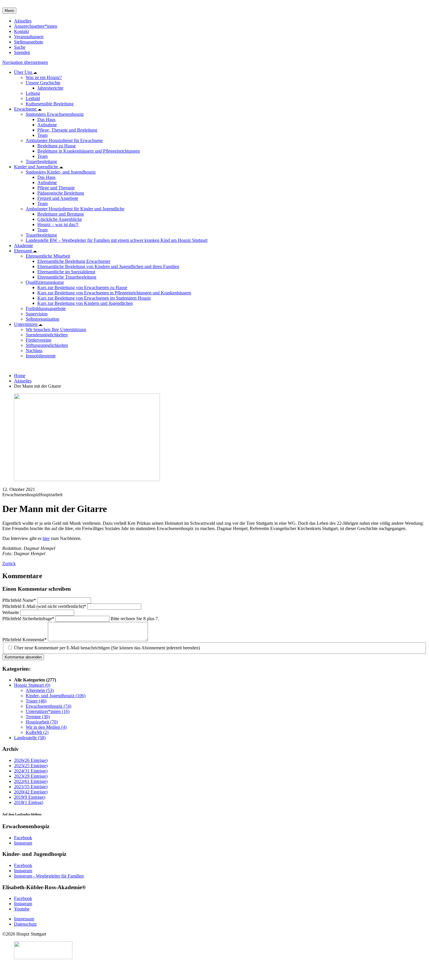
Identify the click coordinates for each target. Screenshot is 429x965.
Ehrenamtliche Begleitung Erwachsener (73, 261)
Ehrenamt (23, 250)
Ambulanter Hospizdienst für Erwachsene (64, 140)
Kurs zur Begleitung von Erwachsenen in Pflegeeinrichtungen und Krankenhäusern (114, 292)
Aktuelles (23, 20)
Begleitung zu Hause (56, 145)
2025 (31, 765)
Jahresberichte (50, 87)
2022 (31, 781)
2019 (29, 797)
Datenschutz (25, 924)
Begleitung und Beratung (60, 213)
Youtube (21, 908)
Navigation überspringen (25, 62)
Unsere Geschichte (43, 82)
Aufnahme (47, 124)
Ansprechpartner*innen (35, 26)
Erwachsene (26, 108)
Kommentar (24, 639)
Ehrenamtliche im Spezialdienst (66, 271)
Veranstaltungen (28, 36)
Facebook (23, 837)
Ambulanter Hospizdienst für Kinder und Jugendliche (75, 208)
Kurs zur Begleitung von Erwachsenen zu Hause (82, 287)
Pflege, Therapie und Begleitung (67, 129)
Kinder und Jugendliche (36, 166)
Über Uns (23, 72)
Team (42, 135)
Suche (19, 47)
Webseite (11, 612)
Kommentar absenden (23, 657)
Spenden (22, 52)
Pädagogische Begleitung (60, 192)
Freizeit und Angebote (57, 198)
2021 (31, 786)
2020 (31, 791)
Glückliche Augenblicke (59, 219)
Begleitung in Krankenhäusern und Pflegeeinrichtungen (88, 150)
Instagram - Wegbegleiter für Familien (49, 875)
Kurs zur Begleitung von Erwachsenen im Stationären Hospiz (94, 298)
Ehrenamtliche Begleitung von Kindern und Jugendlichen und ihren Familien (108, 266)
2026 (31, 760)
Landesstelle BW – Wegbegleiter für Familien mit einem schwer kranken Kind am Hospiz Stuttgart (116, 240)
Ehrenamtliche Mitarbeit (48, 256)
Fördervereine (38, 340)
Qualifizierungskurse (45, 282)
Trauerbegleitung (41, 161)
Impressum (24, 918)
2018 (28, 802)
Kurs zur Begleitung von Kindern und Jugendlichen (85, 303)
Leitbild (33, 98)
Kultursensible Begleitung (50, 103)
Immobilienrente (41, 355)
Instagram (23, 842)
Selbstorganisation (42, 319)
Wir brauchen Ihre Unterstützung (56, 329)
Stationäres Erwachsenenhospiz (55, 114)
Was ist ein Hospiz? (44, 77)
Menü (9, 10)
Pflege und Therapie (56, 187)
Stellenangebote (28, 41)
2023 (31, 776)
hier (46, 538)
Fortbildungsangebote (46, 308)
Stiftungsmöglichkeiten (47, 345)
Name (19, 600)
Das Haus (46, 119)
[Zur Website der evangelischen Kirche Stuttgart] (43, 957)
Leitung (33, 93)
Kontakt (21, 31)
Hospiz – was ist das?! (58, 224)
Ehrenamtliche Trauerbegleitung (66, 277)
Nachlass (34, 350)
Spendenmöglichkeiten (47, 334)
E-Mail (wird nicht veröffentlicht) (44, 606)
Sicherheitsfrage (28, 618)
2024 (31, 770)
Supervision (37, 313)
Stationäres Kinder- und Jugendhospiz (61, 171)
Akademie (23, 245)
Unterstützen (26, 324)
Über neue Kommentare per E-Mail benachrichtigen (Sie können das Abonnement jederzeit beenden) (107, 647)
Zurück (9, 563)
